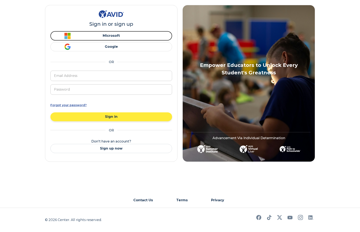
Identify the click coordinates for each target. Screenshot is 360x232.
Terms (182, 200)
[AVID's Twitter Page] (279, 218)
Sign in (111, 117)
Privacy (217, 200)
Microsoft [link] (111, 36)
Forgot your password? (68, 105)
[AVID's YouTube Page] (290, 218)
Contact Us (143, 200)
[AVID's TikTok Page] (269, 218)
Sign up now (111, 148)
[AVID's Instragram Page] (300, 218)
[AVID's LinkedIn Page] (310, 218)
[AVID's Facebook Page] (258, 218)
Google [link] (111, 47)
